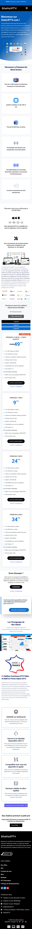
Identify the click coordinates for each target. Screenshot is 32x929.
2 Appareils (16, 325)
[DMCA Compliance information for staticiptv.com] (16, 854)
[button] (26, 8)
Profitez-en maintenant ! (18, 610)
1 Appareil (16, 321)
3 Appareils (16, 328)
